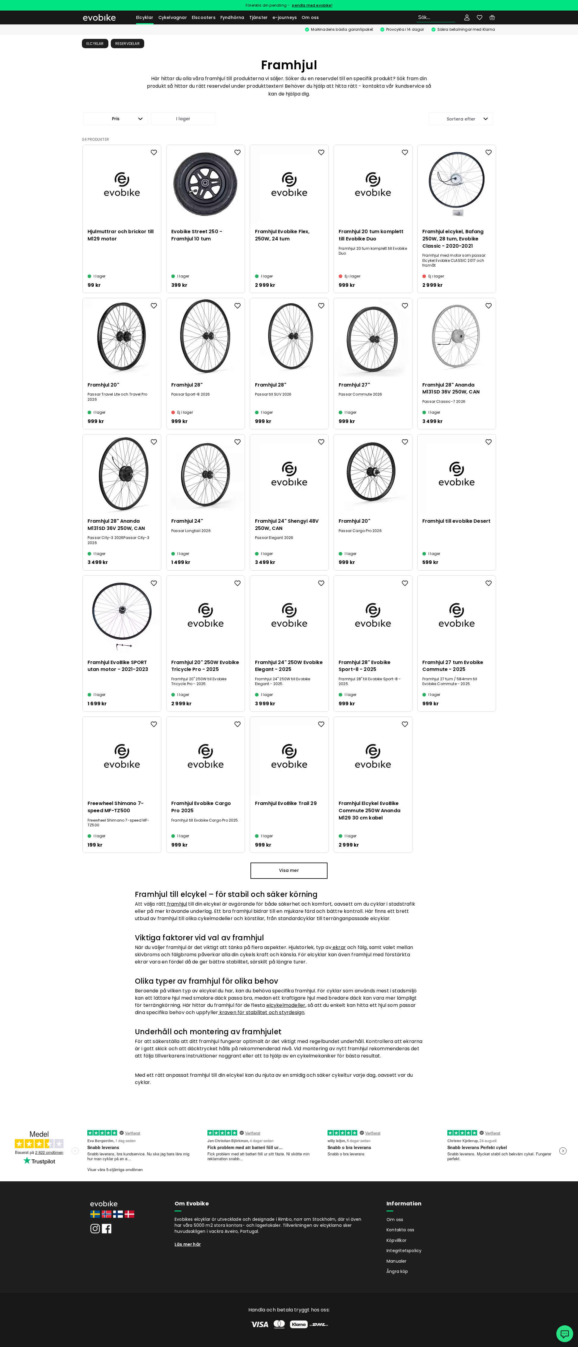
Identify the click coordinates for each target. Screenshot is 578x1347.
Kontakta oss (400, 1230)
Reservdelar (127, 43)
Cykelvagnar (172, 17)
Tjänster (258, 17)
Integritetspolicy (404, 1251)
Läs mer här (188, 1244)
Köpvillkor (396, 1240)
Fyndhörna (232, 17)
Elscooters (204, 17)
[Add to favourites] (154, 152)
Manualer (397, 1261)
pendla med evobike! (312, 5)
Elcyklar (145, 17)
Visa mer (289, 870)
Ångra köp (397, 1271)
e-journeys (284, 17)
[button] (115, 118)
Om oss (310, 17)
